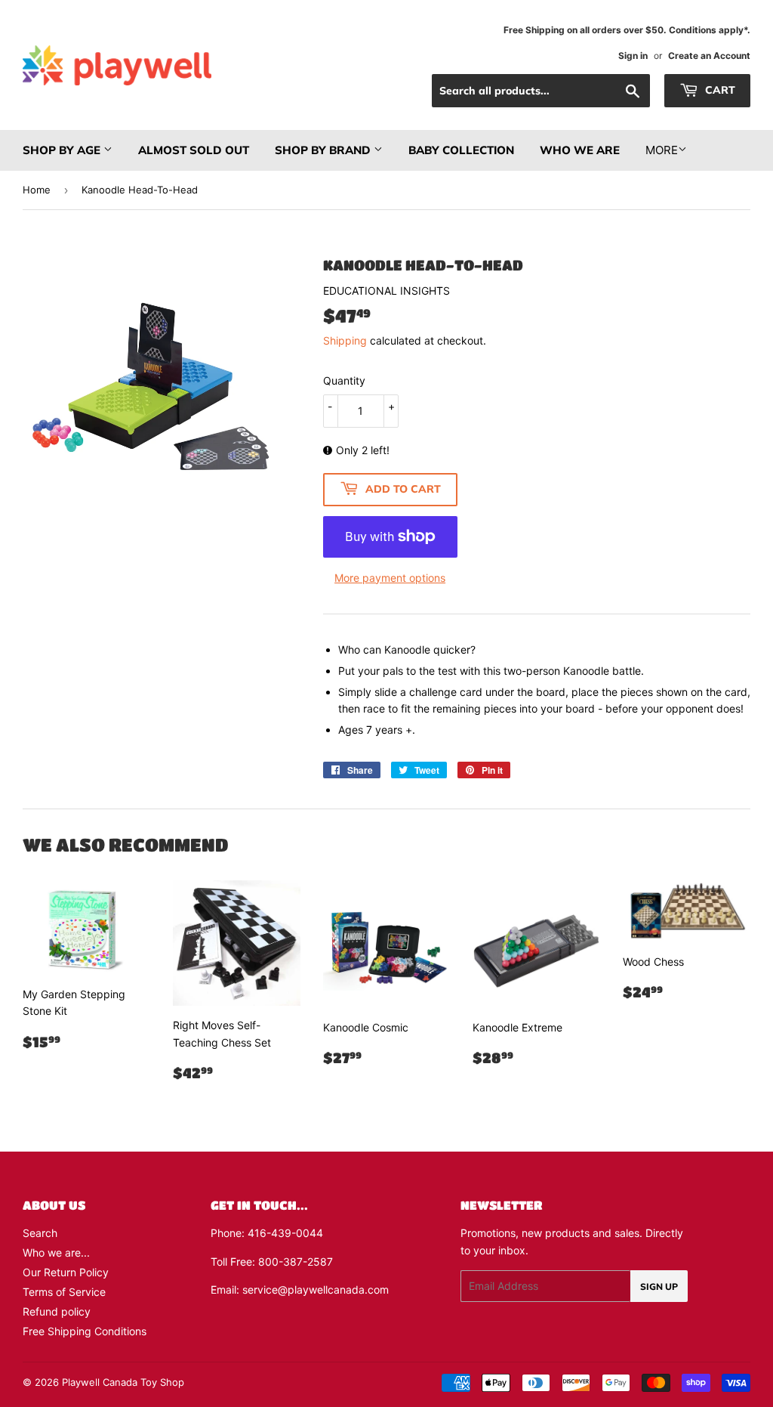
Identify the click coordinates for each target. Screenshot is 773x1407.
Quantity (344, 380)
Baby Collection (461, 150)
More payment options (389, 577)
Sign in (633, 55)
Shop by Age (63, 150)
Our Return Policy (66, 1272)
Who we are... (56, 1252)
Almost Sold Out (193, 150)
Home (37, 190)
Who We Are (580, 150)
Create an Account (709, 55)
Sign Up (659, 1286)
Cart (718, 90)
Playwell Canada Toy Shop (123, 1382)
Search (40, 1232)
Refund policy (57, 1311)
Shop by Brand (324, 150)
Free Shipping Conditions (84, 1331)
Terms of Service (64, 1291)
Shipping (345, 340)
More (661, 150)
